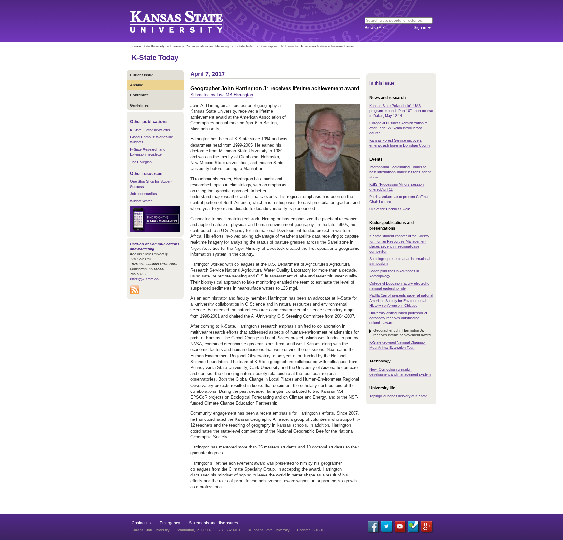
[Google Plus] (426, 526)
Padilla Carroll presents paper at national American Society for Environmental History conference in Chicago (401, 300)
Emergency (170, 523)
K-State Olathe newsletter (150, 130)
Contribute (139, 95)
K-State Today (244, 46)
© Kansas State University (269, 530)
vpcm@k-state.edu (145, 279)
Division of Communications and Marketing (199, 46)
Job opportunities (143, 194)
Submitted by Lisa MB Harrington (221, 94)
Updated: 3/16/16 (310, 530)
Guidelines (139, 105)
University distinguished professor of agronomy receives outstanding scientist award (398, 318)
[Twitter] (386, 526)
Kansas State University (184, 21)
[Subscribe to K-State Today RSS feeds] (134, 293)
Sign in (420, 27)
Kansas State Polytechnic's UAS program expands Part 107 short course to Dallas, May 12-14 (401, 111)
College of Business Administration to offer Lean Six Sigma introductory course (398, 128)
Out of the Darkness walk (389, 209)
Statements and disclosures (213, 523)
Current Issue (141, 75)
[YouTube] (400, 526)
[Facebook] (373, 526)
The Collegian (141, 162)
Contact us (141, 523)
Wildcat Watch (141, 201)
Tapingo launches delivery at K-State (398, 396)
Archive (136, 85)
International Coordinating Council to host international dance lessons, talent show (400, 172)
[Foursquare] (413, 526)
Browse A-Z (375, 27)
